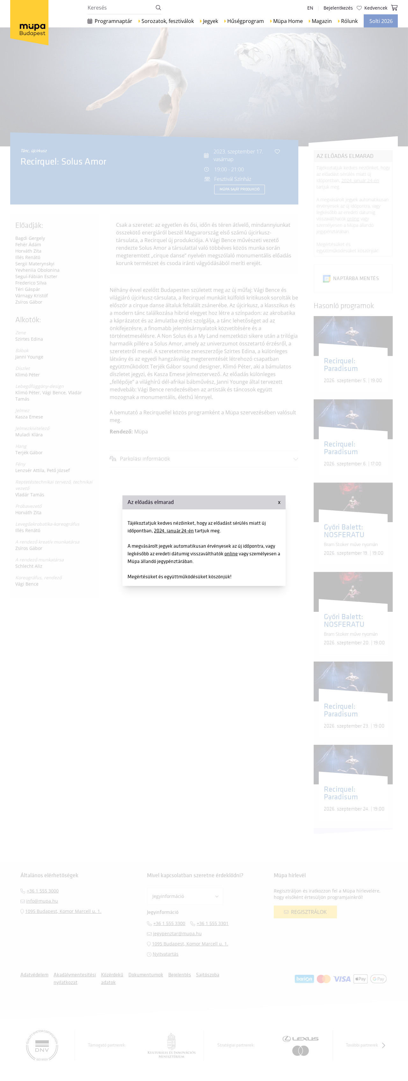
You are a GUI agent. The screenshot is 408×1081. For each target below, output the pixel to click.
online (231, 554)
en (310, 8)
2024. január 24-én (174, 531)
